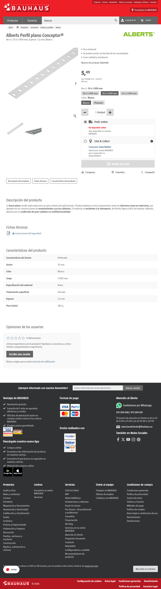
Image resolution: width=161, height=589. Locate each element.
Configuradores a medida (77, 549)
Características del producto (63, 181)
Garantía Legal (150, 586)
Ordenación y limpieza (14, 528)
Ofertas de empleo (105, 494)
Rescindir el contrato (145, 568)
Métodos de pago (135, 505)
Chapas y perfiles (47, 27)
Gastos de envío (134, 497)
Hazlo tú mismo (72, 505)
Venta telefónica (73, 497)
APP (67, 494)
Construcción (9, 542)
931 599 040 (122, 412)
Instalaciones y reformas (77, 501)
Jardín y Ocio (9, 490)
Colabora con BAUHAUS (107, 497)
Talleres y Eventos (135, 501)
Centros (105, 2)
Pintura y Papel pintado (14, 524)
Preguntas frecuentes (75, 538)
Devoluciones (133, 520)
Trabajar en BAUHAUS (106, 490)
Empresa (97, 2)
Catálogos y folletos (141, 2)
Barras (58, 27)
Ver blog (69, 523)
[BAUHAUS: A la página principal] (26, 9)
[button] (75, 83)
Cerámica (7, 520)
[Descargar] (8, 471)
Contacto (153, 2)
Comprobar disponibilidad (100, 146)
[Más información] (152, 141)
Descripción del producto (18, 181)
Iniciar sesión (133, 388)
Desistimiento (133, 516)
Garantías (70, 516)
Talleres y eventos (125, 2)
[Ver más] (70, 442)
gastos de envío (91, 565)
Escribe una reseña (19, 354)
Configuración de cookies (89, 580)
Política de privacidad (137, 494)
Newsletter (113, 2)
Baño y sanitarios (11, 494)
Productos (12, 20)
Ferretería (34, 27)
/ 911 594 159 (136, 412)
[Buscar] (115, 20)
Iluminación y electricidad (15, 509)
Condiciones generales (138, 490)
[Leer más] (70, 412)
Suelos (6, 516)
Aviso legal (110, 580)
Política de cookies (136, 509)
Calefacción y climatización (16, 513)
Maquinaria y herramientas (16, 505)
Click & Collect (72, 490)
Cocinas (7, 497)
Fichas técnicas (40, 181)
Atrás (11, 27)
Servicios (32, 20)
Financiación (71, 519)
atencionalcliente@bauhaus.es (137, 426)
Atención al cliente (74, 534)
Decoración (8, 532)
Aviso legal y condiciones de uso (142, 513)
